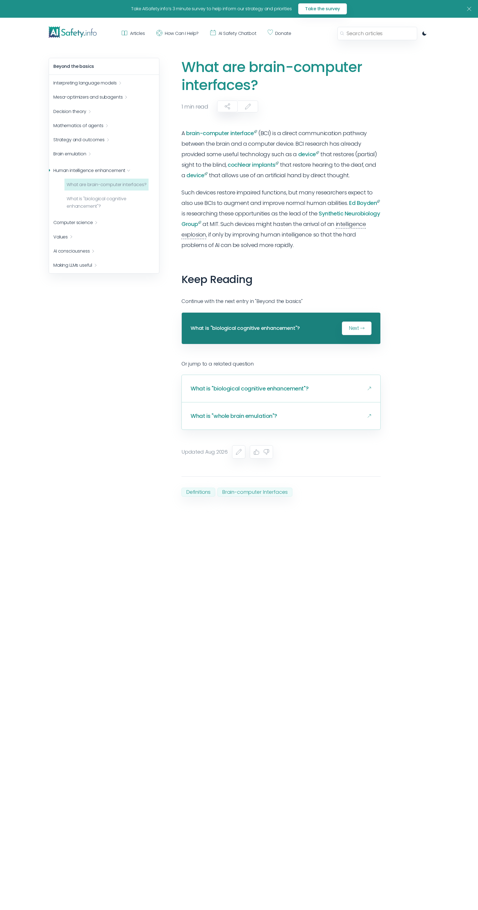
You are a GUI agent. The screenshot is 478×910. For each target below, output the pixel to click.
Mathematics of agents (78, 125)
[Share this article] (227, 106)
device (307, 154)
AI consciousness (71, 251)
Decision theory (69, 111)
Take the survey (322, 9)
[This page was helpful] (256, 452)
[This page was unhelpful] (266, 452)
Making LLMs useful (72, 265)
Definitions (198, 492)
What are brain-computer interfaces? (106, 184)
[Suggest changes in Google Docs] (248, 106)
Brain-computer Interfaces (255, 492)
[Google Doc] (238, 452)
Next (354, 328)
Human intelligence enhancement (89, 170)
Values (60, 237)
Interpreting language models (85, 83)
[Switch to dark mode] (424, 33)
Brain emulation (69, 154)
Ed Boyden (363, 203)
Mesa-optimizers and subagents (88, 97)
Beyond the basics (73, 66)
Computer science (73, 223)
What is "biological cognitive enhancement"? (96, 202)
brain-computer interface (220, 133)
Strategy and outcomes (79, 140)
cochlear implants (252, 165)
